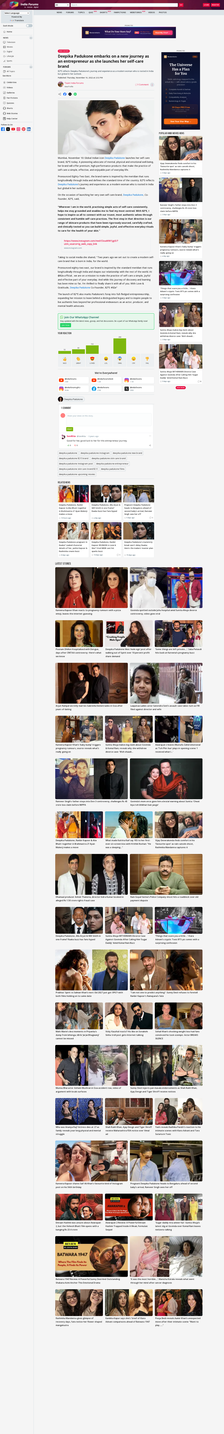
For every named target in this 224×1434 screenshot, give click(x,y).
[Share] (150, 445)
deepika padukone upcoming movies (77, 474)
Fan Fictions (12, 98)
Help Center (12, 118)
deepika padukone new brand (127, 453)
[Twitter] (8, 129)
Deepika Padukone (115, 157)
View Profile (69, 86)
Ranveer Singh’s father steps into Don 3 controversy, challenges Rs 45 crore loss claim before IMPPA (178, 208)
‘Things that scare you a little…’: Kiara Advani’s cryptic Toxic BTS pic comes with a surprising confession (180, 291)
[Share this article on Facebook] (65, 94)
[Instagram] (18, 129)
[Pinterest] (23, 129)
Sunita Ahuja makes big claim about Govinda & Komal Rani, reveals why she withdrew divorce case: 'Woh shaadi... (178, 333)
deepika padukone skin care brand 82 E (78, 469)
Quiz (91, 12)
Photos (163, 12)
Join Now (65, 325)
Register (215, 5)
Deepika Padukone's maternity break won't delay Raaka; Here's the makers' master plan (138, 545)
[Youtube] (13, 129)
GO (181, 5)
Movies (10, 47)
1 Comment (143, 84)
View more (181, 388)
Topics (81, 12)
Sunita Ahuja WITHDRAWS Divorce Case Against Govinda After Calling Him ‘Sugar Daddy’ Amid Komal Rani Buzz (179, 374)
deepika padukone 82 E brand (73, 458)
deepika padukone (68, 453)
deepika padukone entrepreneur (112, 463)
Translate (19, 20)
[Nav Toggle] (4, 5)
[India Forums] (23, 5)
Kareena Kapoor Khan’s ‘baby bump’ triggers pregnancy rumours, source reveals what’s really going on (180, 249)
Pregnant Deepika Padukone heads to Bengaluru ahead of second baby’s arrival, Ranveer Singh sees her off (138, 509)
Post (69, 429)
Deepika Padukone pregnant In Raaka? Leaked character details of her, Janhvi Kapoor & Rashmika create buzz (73, 546)
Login (206, 5)
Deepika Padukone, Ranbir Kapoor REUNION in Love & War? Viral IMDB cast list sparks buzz (104, 546)
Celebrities (11, 82)
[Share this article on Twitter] (70, 94)
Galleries (11, 93)
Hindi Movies (64, 51)
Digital (9, 51)
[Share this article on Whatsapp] (75, 94)
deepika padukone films (112, 469)
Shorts (10, 108)
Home (9, 32)
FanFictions (120, 12)
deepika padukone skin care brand (109, 458)
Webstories (136, 12)
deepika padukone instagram (95, 453)
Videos (10, 87)
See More (7, 76)
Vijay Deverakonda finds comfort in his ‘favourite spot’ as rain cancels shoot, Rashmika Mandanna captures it (178, 166)
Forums (7, 67)
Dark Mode (8, 25)
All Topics (11, 71)
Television (11, 42)
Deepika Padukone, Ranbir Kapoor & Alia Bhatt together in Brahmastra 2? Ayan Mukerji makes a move (73, 509)
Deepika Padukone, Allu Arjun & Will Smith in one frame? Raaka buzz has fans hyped (106, 508)
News (5, 38)
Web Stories (12, 113)
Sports (9, 61)
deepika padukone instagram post (76, 463)
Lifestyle (10, 56)
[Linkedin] (29, 129)
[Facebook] (3, 129)
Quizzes (10, 103)
